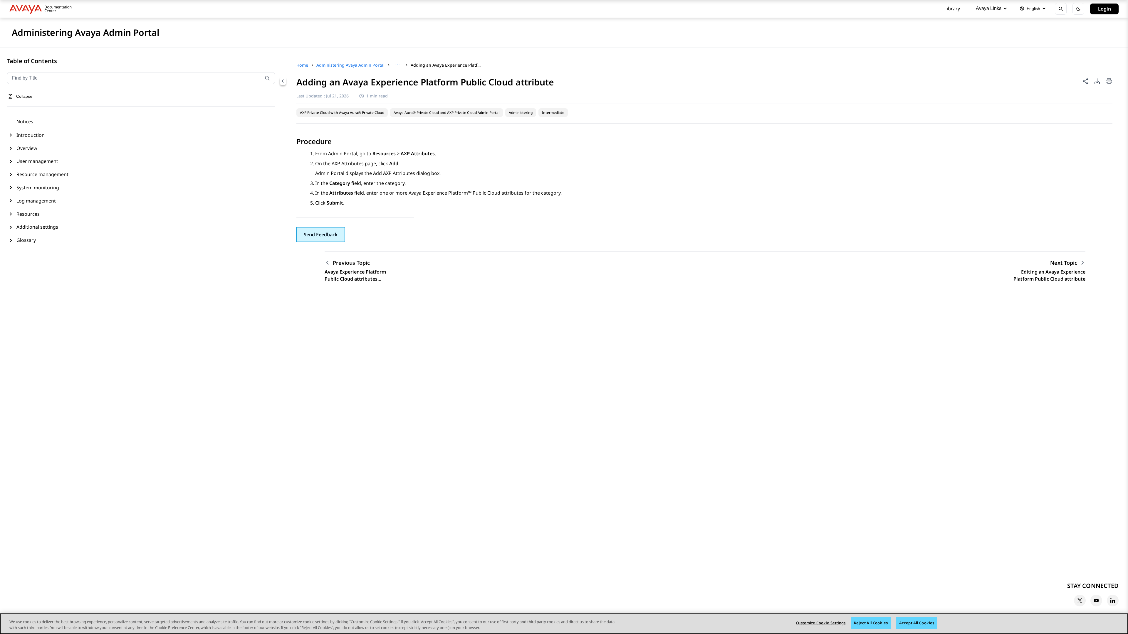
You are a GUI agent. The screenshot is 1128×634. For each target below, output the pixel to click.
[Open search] (1061, 9)
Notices (24, 121)
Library (952, 8)
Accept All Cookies (916, 622)
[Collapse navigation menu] (283, 81)
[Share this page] (1085, 81)
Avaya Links (988, 8)
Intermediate (553, 112)
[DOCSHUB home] (42, 9)
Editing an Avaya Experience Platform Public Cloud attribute (1049, 275)
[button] (320, 234)
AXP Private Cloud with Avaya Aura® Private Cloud (342, 112)
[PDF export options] (1097, 81)
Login (1104, 9)
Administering (521, 112)
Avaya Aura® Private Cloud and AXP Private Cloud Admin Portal (446, 112)
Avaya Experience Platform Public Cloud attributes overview (355, 275)
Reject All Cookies (871, 622)
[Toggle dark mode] (1078, 9)
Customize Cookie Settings (820, 622)
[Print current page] (1108, 82)
